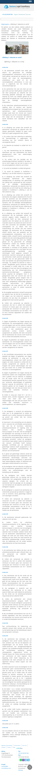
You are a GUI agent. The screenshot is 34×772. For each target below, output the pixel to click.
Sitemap (20, 770)
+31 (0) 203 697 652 (7, 14)
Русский (28, 14)
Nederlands (22, 14)
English (16, 14)
